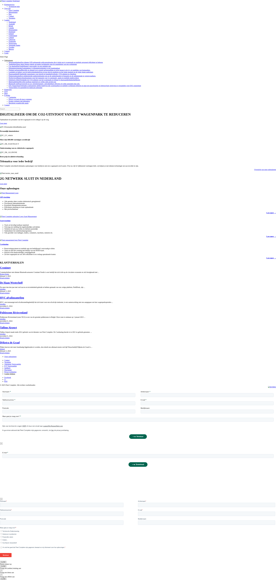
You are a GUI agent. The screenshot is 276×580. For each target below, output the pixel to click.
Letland (11, 38)
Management (13, 12)
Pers (10, 14)
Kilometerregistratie (34, 68)
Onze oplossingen (10, 357)
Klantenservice (9, 5)
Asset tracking (5, 221)
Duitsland (12, 32)
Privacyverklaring (10, 372)
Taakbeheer (43, 64)
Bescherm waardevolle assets (18, 103)
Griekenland (13, 36)
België (11, 26)
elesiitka (2, 289)
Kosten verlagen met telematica (19, 101)
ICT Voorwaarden (10, 366)
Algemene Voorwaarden (12, 364)
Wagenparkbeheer (56, 62)
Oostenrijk (12, 41)
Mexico (11, 49)
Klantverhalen (5, 278)
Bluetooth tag (44, 84)
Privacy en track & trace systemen (20, 99)
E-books (7, 95)
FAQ (6, 91)
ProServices (44, 78)
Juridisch (7, 368)
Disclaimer (8, 370)
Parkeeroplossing (52, 76)
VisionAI (25, 88)
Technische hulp (14, 6)
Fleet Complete (14, 10)
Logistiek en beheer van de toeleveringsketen (51, 72)
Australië (12, 24)
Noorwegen (13, 43)
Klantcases (8, 89)
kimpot (2, 349)
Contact (11, 16)
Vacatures (12, 18)
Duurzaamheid (42, 74)
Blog (6, 93)
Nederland (12, 22)
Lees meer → (271, 213)
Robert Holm (4, 274)
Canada (11, 28)
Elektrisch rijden (44, 80)
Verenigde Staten (14, 45)
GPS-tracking (5, 197)
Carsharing (12, 97)
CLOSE (3, 562)
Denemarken (13, 30)
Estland (11, 34)
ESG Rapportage (75, 86)
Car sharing (30, 66)
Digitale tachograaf (49, 70)
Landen (6, 20)
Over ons (7, 8)
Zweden (11, 47)
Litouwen (12, 39)
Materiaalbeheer (32, 82)
